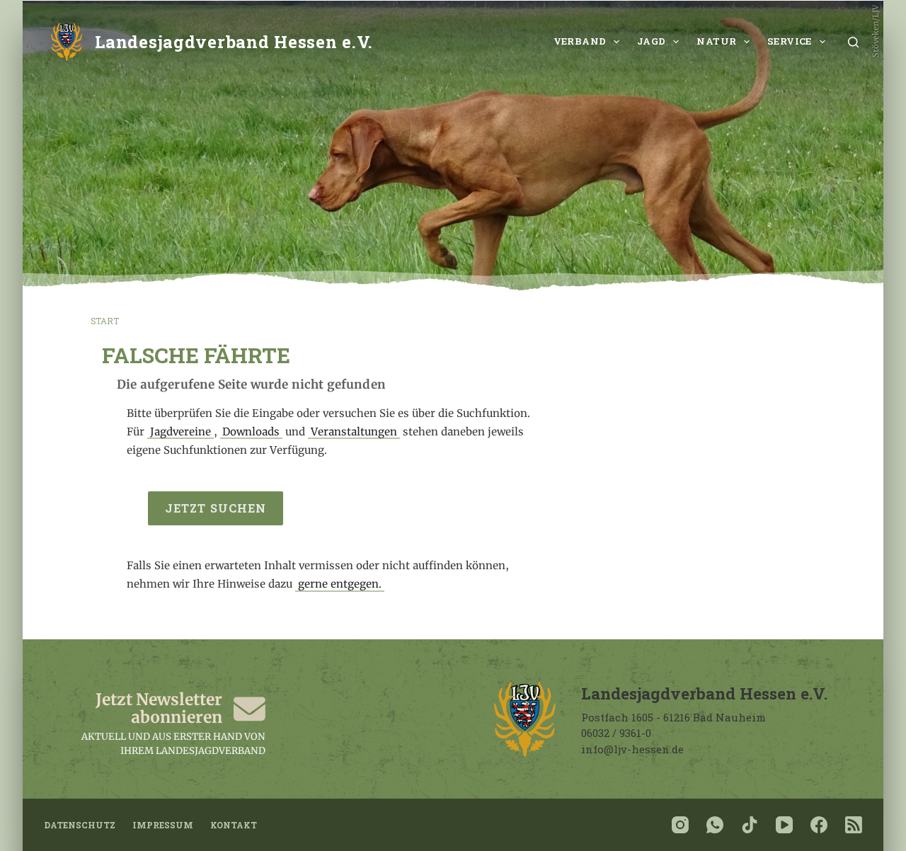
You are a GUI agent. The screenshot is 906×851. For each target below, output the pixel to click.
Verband (580, 41)
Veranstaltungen (354, 431)
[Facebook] (818, 824)
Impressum (162, 825)
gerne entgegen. (340, 583)
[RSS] (853, 824)
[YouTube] (784, 824)
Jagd (651, 41)
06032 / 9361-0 (616, 733)
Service (789, 41)
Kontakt (233, 825)
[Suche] (853, 42)
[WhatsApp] (714, 824)
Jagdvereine (180, 431)
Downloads (251, 431)
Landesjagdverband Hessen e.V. (234, 41)
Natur (716, 41)
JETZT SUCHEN (215, 508)
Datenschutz (79, 825)
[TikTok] (749, 824)
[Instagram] (680, 824)
